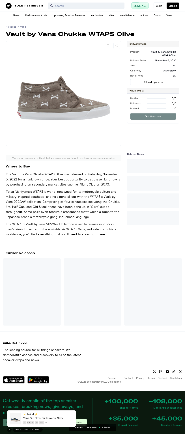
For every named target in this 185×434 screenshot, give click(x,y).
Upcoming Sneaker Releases (69, 15)
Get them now (153, 116)
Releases (11, 26)
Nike (111, 15)
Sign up (173, 5)
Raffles (79, 427)
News (16, 15)
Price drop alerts (153, 82)
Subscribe (76, 422)
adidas (144, 15)
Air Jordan (97, 15)
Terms (151, 378)
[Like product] (116, 46)
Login (159, 5)
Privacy (140, 378)
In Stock (105, 427)
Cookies (162, 378)
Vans (169, 15)
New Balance (127, 15)
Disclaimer (176, 378)
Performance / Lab (36, 15)
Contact (128, 378)
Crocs (157, 15)
